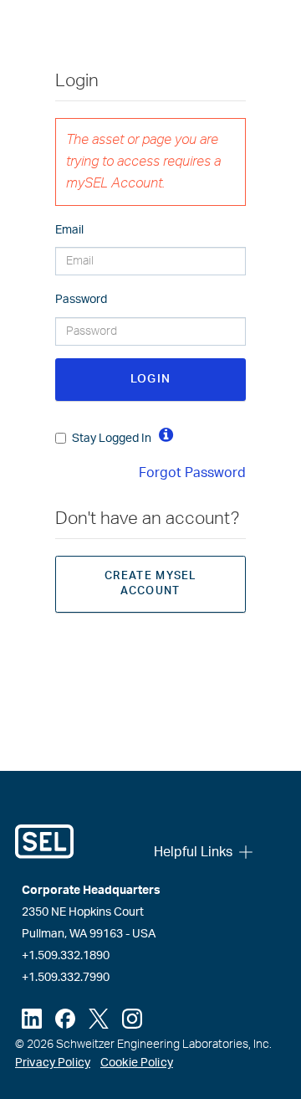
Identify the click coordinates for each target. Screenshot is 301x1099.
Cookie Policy (136, 1063)
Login (150, 379)
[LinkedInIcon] (31, 1018)
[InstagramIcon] (132, 1018)
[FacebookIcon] (65, 1018)
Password (81, 300)
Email (69, 230)
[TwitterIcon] (98, 1018)
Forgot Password (192, 473)
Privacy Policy (52, 1063)
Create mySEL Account (150, 584)
